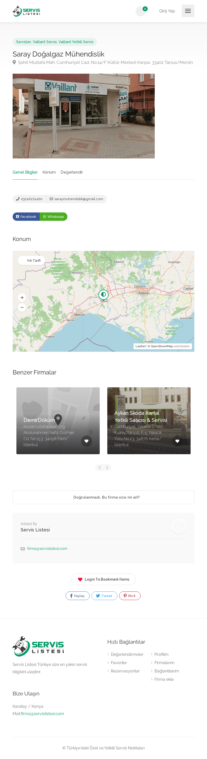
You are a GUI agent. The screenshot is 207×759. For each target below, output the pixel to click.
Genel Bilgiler (25, 172)
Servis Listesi (35, 529)
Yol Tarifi (34, 260)
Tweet (106, 596)
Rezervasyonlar (125, 671)
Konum (49, 172)
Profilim (161, 654)
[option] (58, 424)
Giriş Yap (166, 11)
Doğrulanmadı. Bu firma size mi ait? (106, 497)
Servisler (23, 42)
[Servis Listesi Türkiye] (26, 11)
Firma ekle (164, 679)
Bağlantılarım (166, 671)
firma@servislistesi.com (47, 548)
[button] (22, 297)
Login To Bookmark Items (107, 579)
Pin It (131, 596)
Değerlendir (72, 172)
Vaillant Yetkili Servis (76, 42)
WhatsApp (55, 217)
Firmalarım (164, 662)
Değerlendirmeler (127, 654)
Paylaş (78, 596)
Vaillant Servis (45, 42)
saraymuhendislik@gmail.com (78, 199)
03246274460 (31, 199)
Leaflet (141, 346)
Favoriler (119, 662)
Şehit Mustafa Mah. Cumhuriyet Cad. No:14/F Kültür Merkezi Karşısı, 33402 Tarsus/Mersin (105, 62)
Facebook (28, 217)
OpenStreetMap (162, 346)
